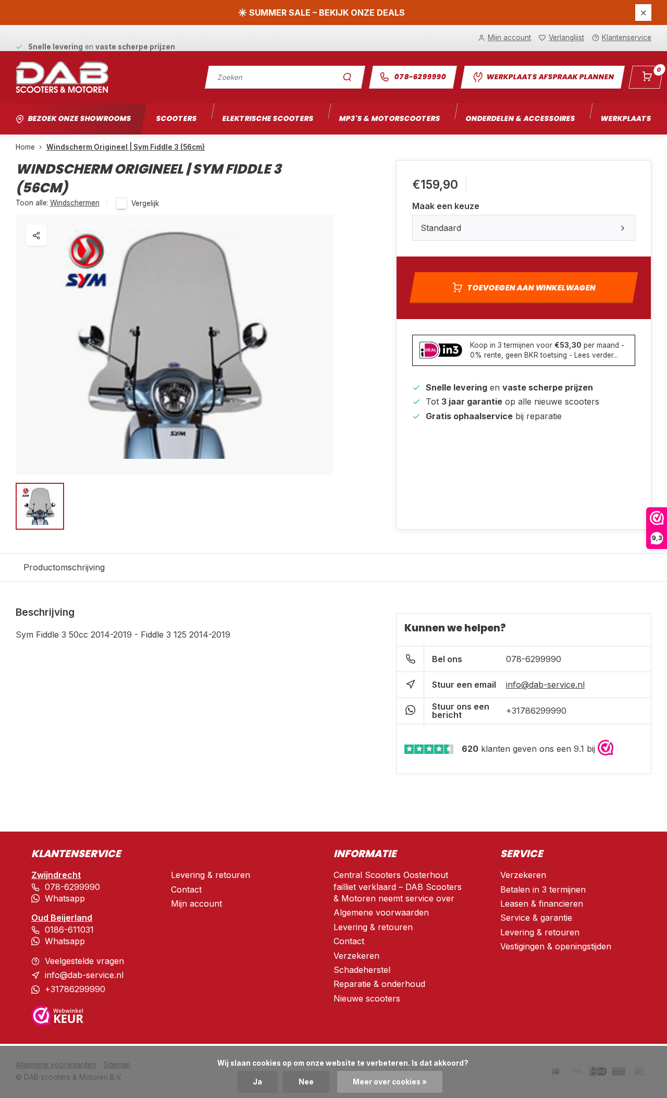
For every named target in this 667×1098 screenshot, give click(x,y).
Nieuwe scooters (367, 998)
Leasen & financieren (541, 903)
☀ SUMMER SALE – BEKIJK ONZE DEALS (321, 12)
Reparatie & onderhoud (379, 984)
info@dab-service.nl (545, 684)
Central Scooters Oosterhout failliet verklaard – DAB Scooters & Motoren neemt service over (398, 887)
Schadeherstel (362, 970)
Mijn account (196, 903)
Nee (306, 1082)
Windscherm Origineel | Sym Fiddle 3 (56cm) (125, 147)
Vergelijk (145, 203)
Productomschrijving (64, 567)
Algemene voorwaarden (381, 912)
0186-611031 (69, 929)
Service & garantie (536, 917)
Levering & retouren (210, 875)
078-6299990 (420, 77)
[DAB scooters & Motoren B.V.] (62, 77)
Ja (257, 1082)
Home (25, 147)
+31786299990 (536, 710)
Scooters (176, 119)
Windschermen (75, 203)
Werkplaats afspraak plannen (550, 77)
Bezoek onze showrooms (79, 119)
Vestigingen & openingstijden (555, 946)
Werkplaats (626, 119)
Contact (186, 889)
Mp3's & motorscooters (389, 119)
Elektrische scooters (267, 119)
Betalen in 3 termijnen (543, 889)
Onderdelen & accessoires (520, 119)
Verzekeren (356, 955)
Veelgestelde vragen (84, 961)
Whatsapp (65, 898)
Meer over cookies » (390, 1082)
